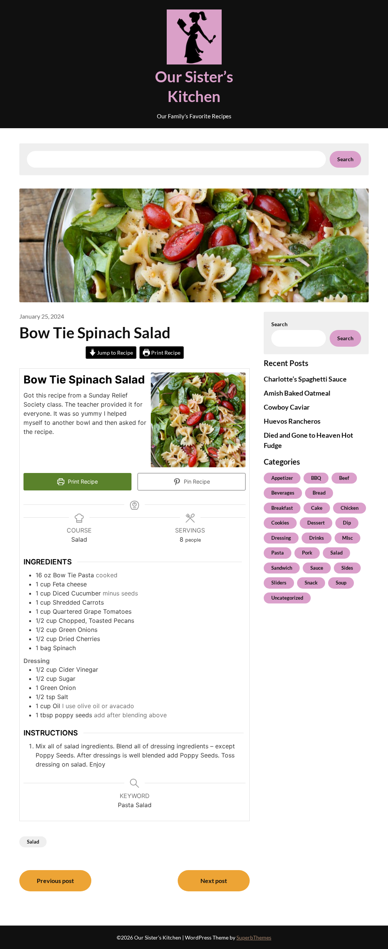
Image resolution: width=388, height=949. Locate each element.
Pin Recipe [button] (196, 481)
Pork (307, 553)
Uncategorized (287, 598)
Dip (347, 523)
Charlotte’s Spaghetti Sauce (305, 379)
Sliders (278, 583)
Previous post (55, 880)
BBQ (316, 478)
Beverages (282, 493)
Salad (33, 842)
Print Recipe (165, 352)
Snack (311, 583)
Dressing (281, 538)
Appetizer (282, 478)
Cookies (280, 523)
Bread (319, 493)
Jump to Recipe (114, 352)
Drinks (316, 538)
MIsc (347, 538)
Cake (316, 508)
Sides (347, 568)
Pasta (277, 553)
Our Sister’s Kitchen (194, 86)
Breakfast (282, 508)
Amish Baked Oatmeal (297, 393)
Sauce (316, 568)
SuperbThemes (253, 937)
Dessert (316, 523)
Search (345, 159)
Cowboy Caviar (287, 407)
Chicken (349, 508)
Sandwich (281, 568)
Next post (213, 880)
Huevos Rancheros (292, 421)
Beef (344, 478)
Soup (341, 583)
